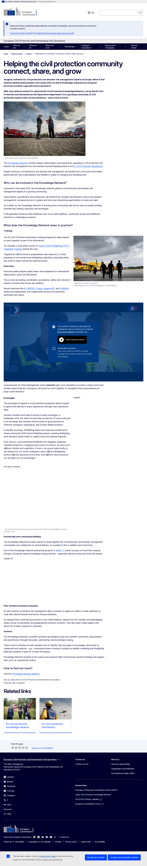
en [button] (92, 12)
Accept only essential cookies (124, 857)
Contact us (64, 837)
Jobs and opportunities (120, 764)
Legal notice (86, 842)
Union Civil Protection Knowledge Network (93, 794)
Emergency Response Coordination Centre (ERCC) (96, 790)
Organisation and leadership (122, 769)
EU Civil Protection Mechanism (88, 166)
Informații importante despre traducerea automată (53, 33)
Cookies (58, 842)
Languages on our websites (39, 842)
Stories (29, 54)
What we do (33, 46)
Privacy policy (71, 842)
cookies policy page (47, 856)
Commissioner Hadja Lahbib (122, 773)
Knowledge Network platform (26, 674)
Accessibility (100, 842)
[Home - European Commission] (22, 11)
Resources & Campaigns (110, 46)
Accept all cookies (96, 857)
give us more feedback (43, 748)
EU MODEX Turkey (33, 288)
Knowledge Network (17, 163)
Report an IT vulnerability (14, 842)
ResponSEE (49, 288)
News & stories (134, 46)
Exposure (8, 809)
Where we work (49, 46)
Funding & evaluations (86, 46)
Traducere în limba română (20, 33)
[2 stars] (14, 747)
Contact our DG (81, 764)
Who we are (16, 46)
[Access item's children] (25, 46)
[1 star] (12, 747)
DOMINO (64, 288)
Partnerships (69, 46)
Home (6, 46)
